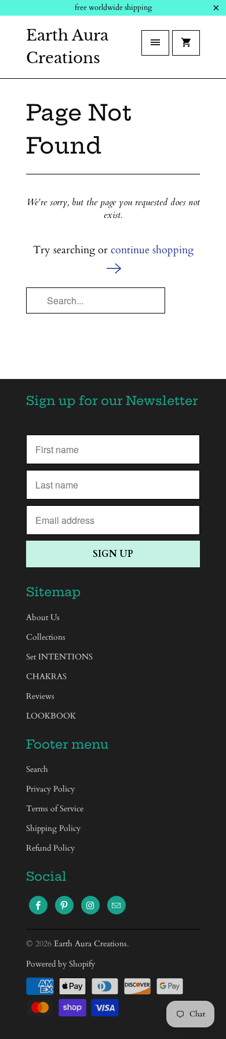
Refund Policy (50, 848)
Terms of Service (54, 808)
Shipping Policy (53, 828)
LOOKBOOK (51, 715)
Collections (45, 637)
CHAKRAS (46, 676)
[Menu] (155, 43)
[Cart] (186, 43)
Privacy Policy (50, 788)
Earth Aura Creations (67, 46)
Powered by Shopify (60, 963)
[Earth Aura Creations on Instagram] (90, 905)
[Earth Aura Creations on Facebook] (38, 905)
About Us (43, 617)
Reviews (40, 696)
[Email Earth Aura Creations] (116, 905)
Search (37, 769)
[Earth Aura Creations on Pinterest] (64, 905)
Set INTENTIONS (59, 656)
